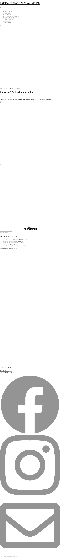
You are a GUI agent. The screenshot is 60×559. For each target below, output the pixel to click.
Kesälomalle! (6, 244)
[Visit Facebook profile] (30, 434)
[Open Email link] (30, 555)
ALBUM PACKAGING (9, 19)
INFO (4, 10)
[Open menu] (0, 7)
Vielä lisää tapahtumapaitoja (10, 239)
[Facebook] (24, 229)
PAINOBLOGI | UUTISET (10, 22)
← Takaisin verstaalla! (6, 231)
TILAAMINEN (7, 14)
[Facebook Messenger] (26, 229)
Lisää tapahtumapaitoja (9, 241)
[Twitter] (29, 229)
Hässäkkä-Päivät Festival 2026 (11, 246)
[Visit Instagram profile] (30, 494)
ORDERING (6, 21)
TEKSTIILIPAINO (7, 11)
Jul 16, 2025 (9, 96)
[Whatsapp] (36, 229)
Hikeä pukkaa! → (4, 232)
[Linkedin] (33, 229)
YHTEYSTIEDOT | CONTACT (11, 16)
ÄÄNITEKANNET (8, 13)
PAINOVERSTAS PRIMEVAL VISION (20, 3)
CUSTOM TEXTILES (8, 18)
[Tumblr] (31, 229)
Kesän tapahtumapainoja (10, 242)
